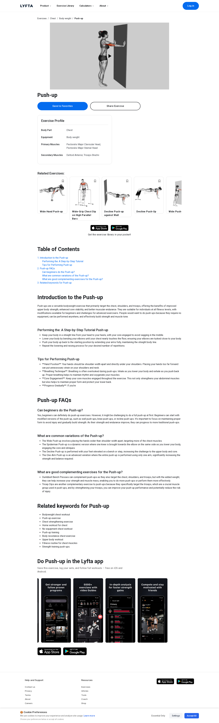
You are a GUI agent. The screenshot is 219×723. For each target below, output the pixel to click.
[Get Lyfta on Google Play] (75, 651)
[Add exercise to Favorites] (63, 181)
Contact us (30, 687)
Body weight (65, 18)
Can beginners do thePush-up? (58, 272)
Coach (84, 699)
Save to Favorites (62, 106)
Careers (28, 703)
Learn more (89, 716)
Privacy (28, 691)
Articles (84, 691)
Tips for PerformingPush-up (57, 264)
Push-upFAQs (47, 268)
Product (44, 5)
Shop (83, 703)
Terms (28, 695)
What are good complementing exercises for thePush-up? (72, 279)
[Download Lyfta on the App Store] (49, 651)
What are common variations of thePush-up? (65, 275)
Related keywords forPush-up (56, 282)
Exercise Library (65, 5)
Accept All (192, 716)
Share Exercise (115, 106)
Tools (83, 695)
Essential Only (158, 716)
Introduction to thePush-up (54, 257)
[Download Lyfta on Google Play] (120, 227)
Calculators (85, 5)
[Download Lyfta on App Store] (99, 227)
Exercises (42, 18)
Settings (176, 716)
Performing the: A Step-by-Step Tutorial (62, 261)
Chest (53, 18)
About (103, 5)
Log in (190, 5)
